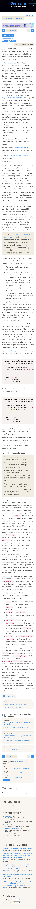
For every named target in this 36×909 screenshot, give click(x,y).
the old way (11, 351)
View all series (7, 838)
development (23, 704)
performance (24, 727)
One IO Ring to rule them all (20, 768)
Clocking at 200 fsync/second (21, 773)
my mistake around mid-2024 (19, 155)
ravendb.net (13, 704)
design (26, 740)
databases (18, 707)
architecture (10, 740)
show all (6, 780)
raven (6, 704)
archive (20, 18)
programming (9, 707)
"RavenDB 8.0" (21, 762)
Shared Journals (17, 777)
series (14, 30)
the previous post (10, 63)
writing (25, 351)
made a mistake (20, 148)
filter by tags (9, 18)
